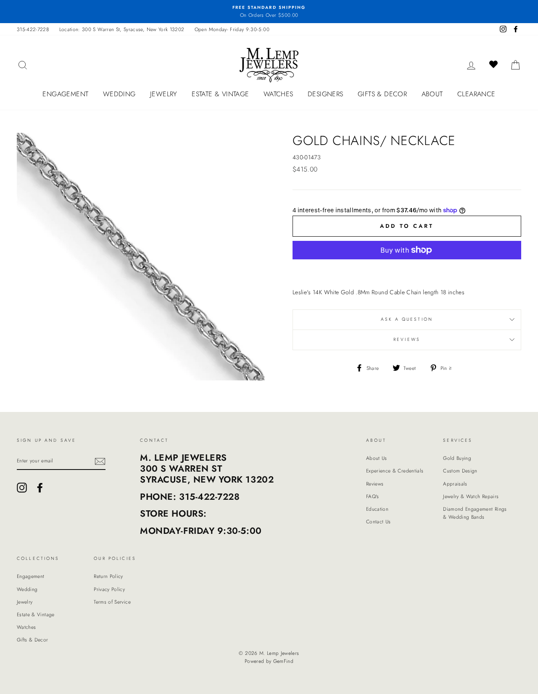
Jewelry (163, 94)
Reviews (374, 483)
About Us (376, 458)
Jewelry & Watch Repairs (470, 496)
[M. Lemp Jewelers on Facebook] (40, 488)
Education (377, 508)
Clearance (476, 94)
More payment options (406, 270)
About (432, 94)
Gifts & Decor (382, 94)
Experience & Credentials (394, 470)
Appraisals (455, 483)
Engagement (65, 94)
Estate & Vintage (220, 94)
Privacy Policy (109, 589)
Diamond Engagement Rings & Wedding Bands (474, 512)
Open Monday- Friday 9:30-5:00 (232, 29)
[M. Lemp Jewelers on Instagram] (22, 488)
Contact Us (378, 521)
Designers (325, 94)
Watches (278, 94)
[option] (269, 11)
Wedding (119, 94)
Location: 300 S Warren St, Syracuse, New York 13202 (122, 29)
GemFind (283, 661)
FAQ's (372, 496)
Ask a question (407, 319)
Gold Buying (457, 458)
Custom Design (460, 470)
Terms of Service (112, 601)
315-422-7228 (33, 29)
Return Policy (108, 576)
